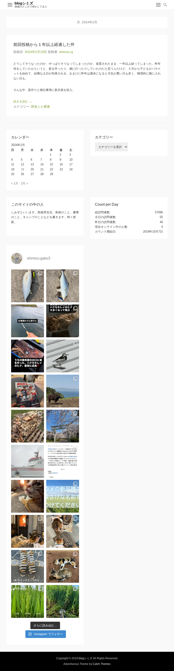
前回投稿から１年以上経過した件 (44, 44)
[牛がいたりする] (62, 391)
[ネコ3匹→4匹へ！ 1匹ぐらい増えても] (62, 566)
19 (22, 169)
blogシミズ (23, 3)
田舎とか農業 (40, 106)
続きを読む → (22, 101)
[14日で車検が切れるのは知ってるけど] (27, 566)
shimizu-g (66, 52)
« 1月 (14, 183)
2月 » (24, 183)
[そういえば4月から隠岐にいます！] (27, 461)
